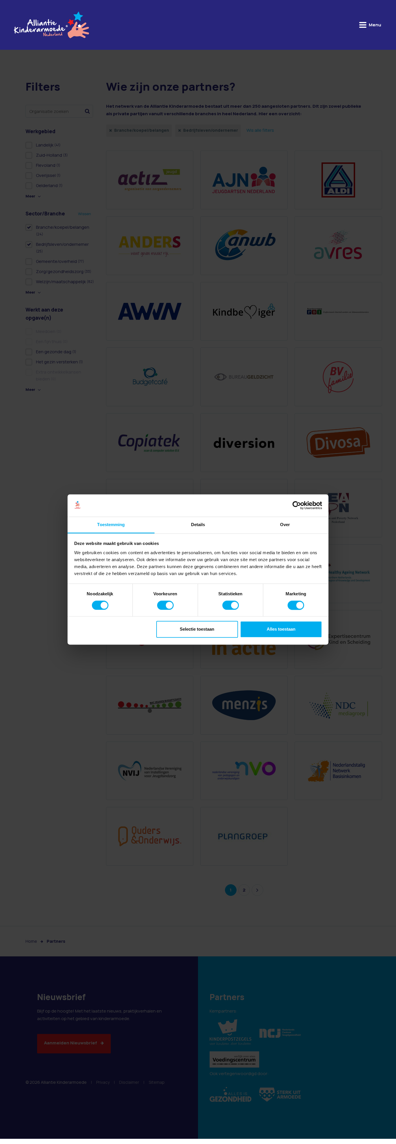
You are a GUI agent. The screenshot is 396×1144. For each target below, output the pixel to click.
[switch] (165, 605)
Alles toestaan (281, 629)
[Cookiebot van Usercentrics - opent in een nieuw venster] (296, 505)
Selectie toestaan (197, 629)
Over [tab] (285, 524)
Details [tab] (198, 524)
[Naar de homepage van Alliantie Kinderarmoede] (51, 25)
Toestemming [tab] (111, 524)
